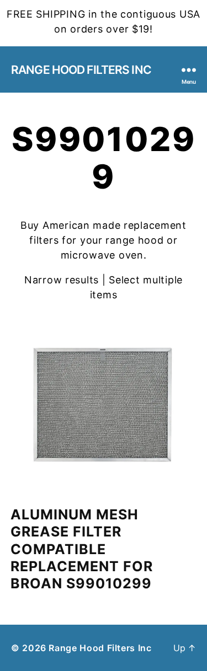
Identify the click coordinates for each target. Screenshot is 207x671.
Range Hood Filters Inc (81, 70)
